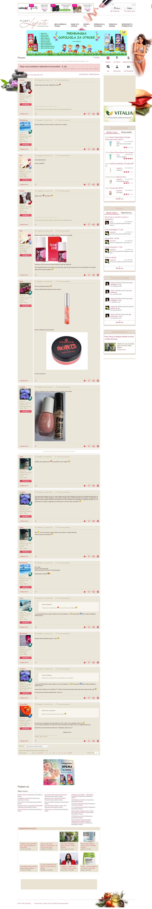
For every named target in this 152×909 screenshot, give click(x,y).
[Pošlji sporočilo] (36, 114)
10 (87, 68)
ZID (108, 71)
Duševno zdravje (110, 257)
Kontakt (45, 903)
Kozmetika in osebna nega (35, 61)
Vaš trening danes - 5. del (113, 247)
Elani (21, 281)
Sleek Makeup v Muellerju (78, 800)
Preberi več (121, 349)
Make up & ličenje (75, 25)
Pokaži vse (119, 199)
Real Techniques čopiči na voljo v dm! (55, 805)
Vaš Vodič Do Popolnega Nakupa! (60, 903)
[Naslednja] (96, 69)
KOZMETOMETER (128, 62)
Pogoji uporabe (38, 903)
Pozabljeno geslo (130, 11)
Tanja (118, 142)
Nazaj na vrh (24, 114)
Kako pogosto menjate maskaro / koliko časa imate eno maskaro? (82, 811)
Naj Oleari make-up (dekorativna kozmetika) (30, 805)
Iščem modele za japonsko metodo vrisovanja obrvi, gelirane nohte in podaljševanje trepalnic (81, 821)
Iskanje (97, 57)
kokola (22, 80)
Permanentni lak (22, 802)
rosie (21, 598)
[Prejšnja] (73, 69)
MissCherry (24, 120)
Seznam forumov (22, 61)
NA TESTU (116, 62)
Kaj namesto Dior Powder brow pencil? (55, 794)
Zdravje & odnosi (113, 25)
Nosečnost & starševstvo (127, 25)
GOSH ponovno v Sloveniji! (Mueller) (55, 798)
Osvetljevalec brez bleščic (25, 798)
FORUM (108, 62)
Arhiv (49, 903)
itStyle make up (49, 809)
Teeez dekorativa (22, 809)
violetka (22, 387)
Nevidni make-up (22, 794)
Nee (21, 155)
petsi (21, 456)
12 (91, 68)
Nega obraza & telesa (60, 25)
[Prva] (71, 69)
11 (89, 68)
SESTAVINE (117, 71)
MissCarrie (23, 633)
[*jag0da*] (119, 168)
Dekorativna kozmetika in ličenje (52, 61)
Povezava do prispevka (63, 80)
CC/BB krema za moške (78, 816)
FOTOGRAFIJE (128, 71)
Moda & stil (86, 25)
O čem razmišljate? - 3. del (114, 230)
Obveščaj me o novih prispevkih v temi (32, 75)
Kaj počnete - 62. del (112, 238)
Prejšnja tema (84, 74)
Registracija (116, 11)
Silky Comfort (115, 177)
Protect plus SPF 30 (114, 188)
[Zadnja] (97, 69)
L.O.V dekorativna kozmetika (79, 807)
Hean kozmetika (49, 802)
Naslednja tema (93, 74)
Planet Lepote (35, 22)
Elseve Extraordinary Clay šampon (119, 152)
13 (93, 68)
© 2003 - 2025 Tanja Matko (24, 903)
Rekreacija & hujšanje (99, 25)
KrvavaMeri (24, 704)
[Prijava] (112, 8)
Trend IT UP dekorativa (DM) (79, 803)
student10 (113, 232)
